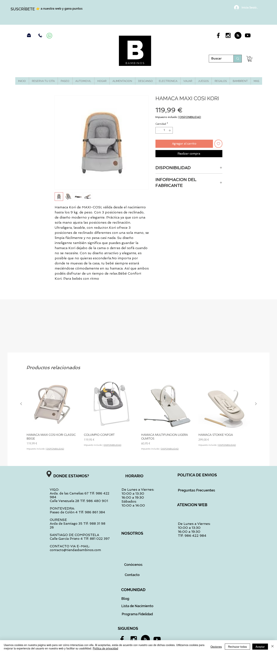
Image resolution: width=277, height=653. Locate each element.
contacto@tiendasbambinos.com (75, 550)
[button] (249, 59)
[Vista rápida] (53, 404)
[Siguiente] (256, 403)
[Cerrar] (272, 646)
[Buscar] (237, 58)
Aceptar (260, 646)
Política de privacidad (105, 648)
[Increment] (170, 130)
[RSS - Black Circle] (237, 35)
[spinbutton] (164, 130)
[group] (138, 416)
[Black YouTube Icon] (247, 35)
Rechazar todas (237, 646)
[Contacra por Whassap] (49, 35)
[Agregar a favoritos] (218, 144)
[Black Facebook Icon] (218, 35)
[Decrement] (158, 130)
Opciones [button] (216, 646)
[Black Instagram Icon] (228, 35)
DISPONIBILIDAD (190, 117)
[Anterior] (21, 403)
